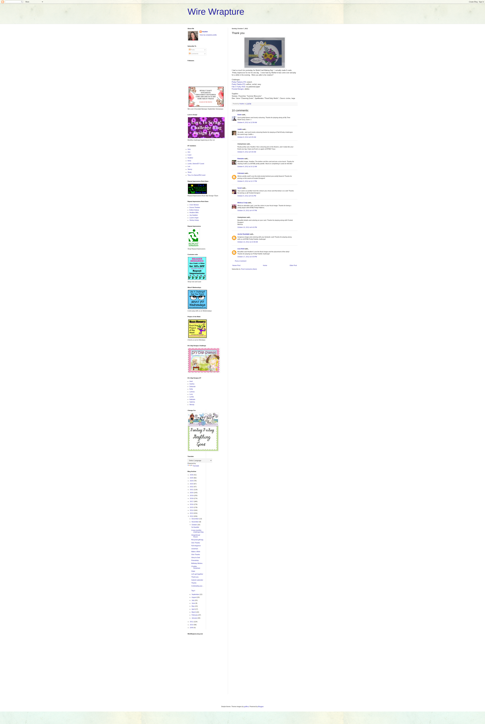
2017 (192, 501)
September (196, 594)
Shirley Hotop (194, 220)
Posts (192, 50)
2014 (192, 510)
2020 (192, 493)
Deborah (192, 386)
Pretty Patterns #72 (239, 82)
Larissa (192, 392)
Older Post (293, 265)
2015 (192, 507)
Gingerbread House (195, 536)
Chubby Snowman (195, 567)
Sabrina (192, 402)
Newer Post (236, 265)
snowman (194, 549)
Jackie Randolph (243, 234)
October (194, 525)
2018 (192, 498)
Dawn (239, 115)
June (193, 603)
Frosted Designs (238, 89)
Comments (194, 54)
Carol (189, 155)
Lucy (191, 394)
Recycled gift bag (197, 540)
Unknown (240, 173)
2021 (192, 489)
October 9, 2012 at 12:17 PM (247, 181)
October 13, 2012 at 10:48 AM (247, 242)
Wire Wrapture (216, 12)
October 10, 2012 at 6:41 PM (247, 227)
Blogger (260, 706)
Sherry (190, 169)
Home (265, 265)
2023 (192, 484)
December (195, 519)
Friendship (195, 560)
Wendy (191, 405)
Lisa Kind (240, 249)
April (193, 609)
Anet (191, 381)
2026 (192, 475)
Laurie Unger (194, 218)
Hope (193, 571)
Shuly (189, 172)
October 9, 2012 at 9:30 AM (246, 152)
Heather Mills (194, 212)
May (193, 606)
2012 (192, 516)
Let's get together (197, 574)
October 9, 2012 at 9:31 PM (246, 196)
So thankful (195, 527)
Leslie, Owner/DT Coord (196, 164)
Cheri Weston (194, 205)
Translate (196, 466)
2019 (192, 495)
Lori (189, 166)
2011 (192, 622)
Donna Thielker (194, 207)
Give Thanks (195, 543)
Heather (205, 32)
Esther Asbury (194, 210)
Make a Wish (195, 552)
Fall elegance (196, 546)
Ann (189, 152)
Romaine (240, 158)
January (195, 618)
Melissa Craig (242, 203)
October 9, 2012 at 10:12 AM (247, 166)
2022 (192, 487)
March (194, 612)
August (194, 597)
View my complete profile (208, 35)
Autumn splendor (197, 580)
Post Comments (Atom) (249, 269)
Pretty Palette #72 (238, 84)
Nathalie (192, 399)
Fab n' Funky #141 (238, 87)
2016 (192, 504)
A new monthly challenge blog (197, 531)
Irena (189, 161)
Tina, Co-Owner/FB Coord (196, 175)
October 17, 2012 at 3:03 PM (247, 257)
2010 (192, 625)
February (195, 615)
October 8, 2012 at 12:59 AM (247, 122)
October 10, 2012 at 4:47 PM (247, 210)
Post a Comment (240, 261)
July (193, 600)
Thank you (195, 577)
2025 (192, 478)
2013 (192, 513)
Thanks (193, 583)
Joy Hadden (193, 215)
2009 (192, 628)
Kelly (191, 389)
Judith (239, 129)
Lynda (191, 397)
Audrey (191, 384)
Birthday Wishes (196, 563)
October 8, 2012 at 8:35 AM (246, 137)
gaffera (246, 706)
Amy (189, 149)
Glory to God (195, 557)
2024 (192, 481)
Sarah (239, 188)
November (195, 522)
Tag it (193, 591)
